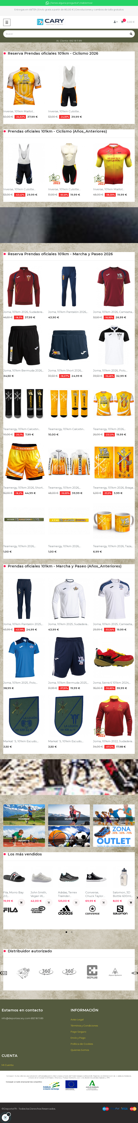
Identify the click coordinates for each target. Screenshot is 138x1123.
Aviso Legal (77, 1019)
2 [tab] (71, 932)
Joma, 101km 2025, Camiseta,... (113, 624)
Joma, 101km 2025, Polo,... (20, 682)
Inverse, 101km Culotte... (64, 111)
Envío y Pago (78, 1037)
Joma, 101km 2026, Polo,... (110, 370)
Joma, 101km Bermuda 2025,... (68, 682)
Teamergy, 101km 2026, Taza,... (113, 546)
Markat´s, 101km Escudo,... (21, 741)
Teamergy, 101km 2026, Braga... (114, 487)
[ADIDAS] (115, 973)
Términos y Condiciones (84, 1025)
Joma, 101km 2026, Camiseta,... (113, 312)
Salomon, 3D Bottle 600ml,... (123, 894)
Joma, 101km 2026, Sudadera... (23, 312)
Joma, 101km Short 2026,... (65, 370)
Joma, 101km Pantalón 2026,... (68, 312)
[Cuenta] (116, 21)
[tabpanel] (14, 894)
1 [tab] (66, 932)
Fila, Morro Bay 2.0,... (13, 894)
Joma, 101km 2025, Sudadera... (68, 624)
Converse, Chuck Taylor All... (94, 894)
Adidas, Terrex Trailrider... (67, 894)
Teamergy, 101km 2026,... (109, 429)
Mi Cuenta (7, 1065)
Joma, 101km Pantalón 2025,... (23, 624)
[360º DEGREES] (23, 972)
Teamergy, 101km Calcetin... (21, 429)
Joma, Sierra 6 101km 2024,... (112, 682)
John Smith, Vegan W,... (39, 894)
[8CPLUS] (46, 972)
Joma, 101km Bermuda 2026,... (23, 370)
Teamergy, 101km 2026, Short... (23, 487)
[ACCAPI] (92, 973)
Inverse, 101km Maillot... (18, 111)
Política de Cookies (82, 1043)
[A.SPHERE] (69, 972)
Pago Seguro (78, 1031)
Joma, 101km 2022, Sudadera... (113, 741)
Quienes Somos (80, 1049)
